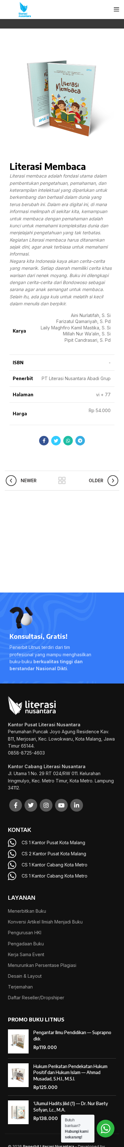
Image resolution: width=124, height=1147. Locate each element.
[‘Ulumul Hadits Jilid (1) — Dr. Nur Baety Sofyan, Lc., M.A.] (18, 1112)
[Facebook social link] (44, 440)
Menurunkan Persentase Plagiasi (42, 965)
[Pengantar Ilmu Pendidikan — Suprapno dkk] (18, 1041)
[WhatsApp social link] (68, 440)
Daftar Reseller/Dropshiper (36, 997)
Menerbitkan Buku (27, 911)
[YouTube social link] (61, 805)
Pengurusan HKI (24, 932)
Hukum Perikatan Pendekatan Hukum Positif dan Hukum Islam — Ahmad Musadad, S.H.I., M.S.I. (70, 1072)
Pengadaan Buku (26, 943)
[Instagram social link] (46, 805)
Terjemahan (20, 986)
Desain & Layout (25, 976)
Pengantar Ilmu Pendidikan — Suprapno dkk (72, 1035)
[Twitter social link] (56, 440)
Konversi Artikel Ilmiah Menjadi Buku (45, 921)
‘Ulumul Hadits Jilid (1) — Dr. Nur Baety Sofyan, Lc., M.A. (70, 1106)
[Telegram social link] (80, 440)
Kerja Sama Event (26, 954)
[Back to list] (62, 480)
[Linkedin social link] (76, 805)
